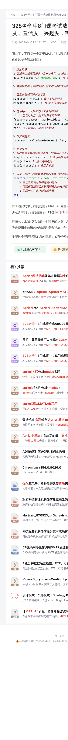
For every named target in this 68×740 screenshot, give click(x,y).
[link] (12, 14)
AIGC (53, 42)
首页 (12, 14)
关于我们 (60, 636)
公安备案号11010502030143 (34, 641)
